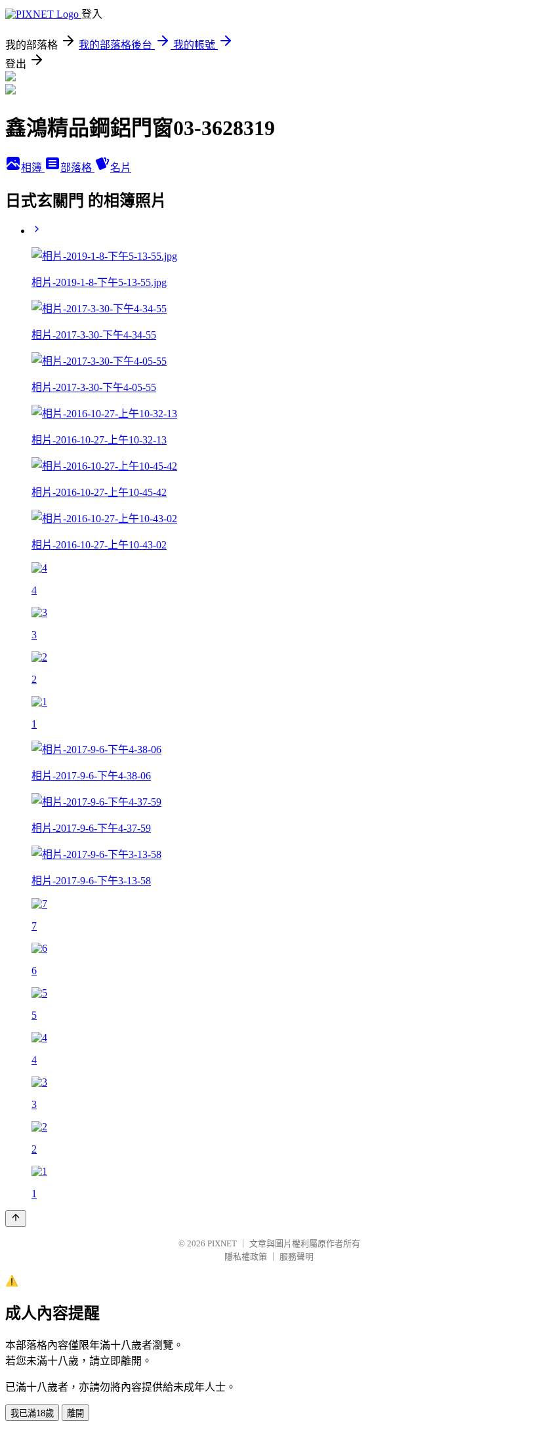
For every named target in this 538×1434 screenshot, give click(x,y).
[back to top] (15, 1218)
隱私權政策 (245, 1256)
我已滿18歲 (32, 1413)
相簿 (33, 167)
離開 (75, 1413)
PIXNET (222, 1243)
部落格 (77, 167)
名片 (120, 167)
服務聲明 (296, 1256)
